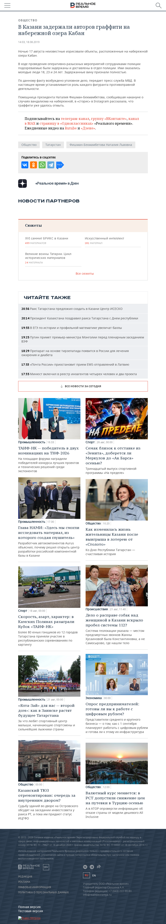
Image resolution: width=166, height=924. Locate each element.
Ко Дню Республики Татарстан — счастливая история (112, 541)
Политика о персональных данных (43, 892)
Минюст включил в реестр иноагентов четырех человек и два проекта (79, 374)
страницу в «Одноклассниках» (66, 123)
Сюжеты (33, 225)
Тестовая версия (30, 911)
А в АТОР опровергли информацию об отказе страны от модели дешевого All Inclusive (115, 804)
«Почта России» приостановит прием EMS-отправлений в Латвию (75, 364)
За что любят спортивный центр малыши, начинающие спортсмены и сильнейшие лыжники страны (46, 717)
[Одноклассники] (33, 164)
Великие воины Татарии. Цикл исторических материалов (48, 258)
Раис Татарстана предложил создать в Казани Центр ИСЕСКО (72, 309)
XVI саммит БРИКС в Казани (46, 240)
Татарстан (53, 145)
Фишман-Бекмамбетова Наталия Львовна (101, 145)
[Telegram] (50, 164)
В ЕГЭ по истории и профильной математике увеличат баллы (71, 328)
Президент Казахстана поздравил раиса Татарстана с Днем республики (79, 318)
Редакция (25, 876)
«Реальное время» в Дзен (57, 183)
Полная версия (29, 907)
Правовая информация (34, 887)
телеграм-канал (75, 118)
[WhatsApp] (42, 164)
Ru (86, 875)
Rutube (71, 128)
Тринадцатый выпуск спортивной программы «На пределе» (113, 460)
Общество (27, 20)
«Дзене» (88, 128)
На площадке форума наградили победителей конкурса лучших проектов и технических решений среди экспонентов (48, 459)
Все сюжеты (85, 273)
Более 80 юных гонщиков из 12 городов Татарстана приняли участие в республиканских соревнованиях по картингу (48, 630)
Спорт (22, 610)
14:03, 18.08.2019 (29, 42)
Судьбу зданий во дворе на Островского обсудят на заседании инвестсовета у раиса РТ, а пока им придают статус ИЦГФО (48, 804)
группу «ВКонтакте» (109, 118)
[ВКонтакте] (24, 164)
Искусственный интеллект (104, 240)
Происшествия (97, 609)
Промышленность (31, 442)
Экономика (94, 698)
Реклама (24, 881)
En (94, 875)
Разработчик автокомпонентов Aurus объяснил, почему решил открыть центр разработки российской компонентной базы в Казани (49, 541)
